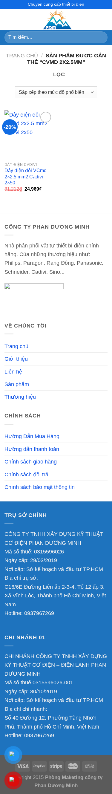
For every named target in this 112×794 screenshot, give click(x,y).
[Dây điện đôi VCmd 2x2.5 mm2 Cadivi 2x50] (28, 134)
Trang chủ (22, 55)
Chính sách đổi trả (26, 474)
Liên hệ (13, 371)
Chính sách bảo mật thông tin (39, 487)
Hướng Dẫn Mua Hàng (31, 436)
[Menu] (8, 19)
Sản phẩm (16, 384)
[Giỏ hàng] (105, 19)
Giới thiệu (16, 359)
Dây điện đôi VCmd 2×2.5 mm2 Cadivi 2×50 (25, 176)
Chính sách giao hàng (30, 461)
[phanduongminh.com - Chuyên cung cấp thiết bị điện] (56, 19)
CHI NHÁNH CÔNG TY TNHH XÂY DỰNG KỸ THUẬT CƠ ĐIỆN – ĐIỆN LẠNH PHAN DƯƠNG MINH (55, 665)
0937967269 (39, 613)
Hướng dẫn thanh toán (31, 449)
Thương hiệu (20, 397)
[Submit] (100, 37)
